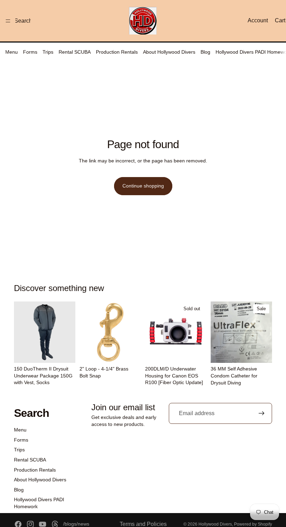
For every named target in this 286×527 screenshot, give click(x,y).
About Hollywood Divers (169, 52)
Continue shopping (143, 186)
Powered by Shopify (253, 524)
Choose (70, 352)
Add (267, 352)
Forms (30, 52)
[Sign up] (261, 413)
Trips (48, 52)
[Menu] (8, 21)
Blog (205, 52)
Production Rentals (117, 52)
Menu (11, 52)
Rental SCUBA (75, 52)
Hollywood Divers (215, 524)
